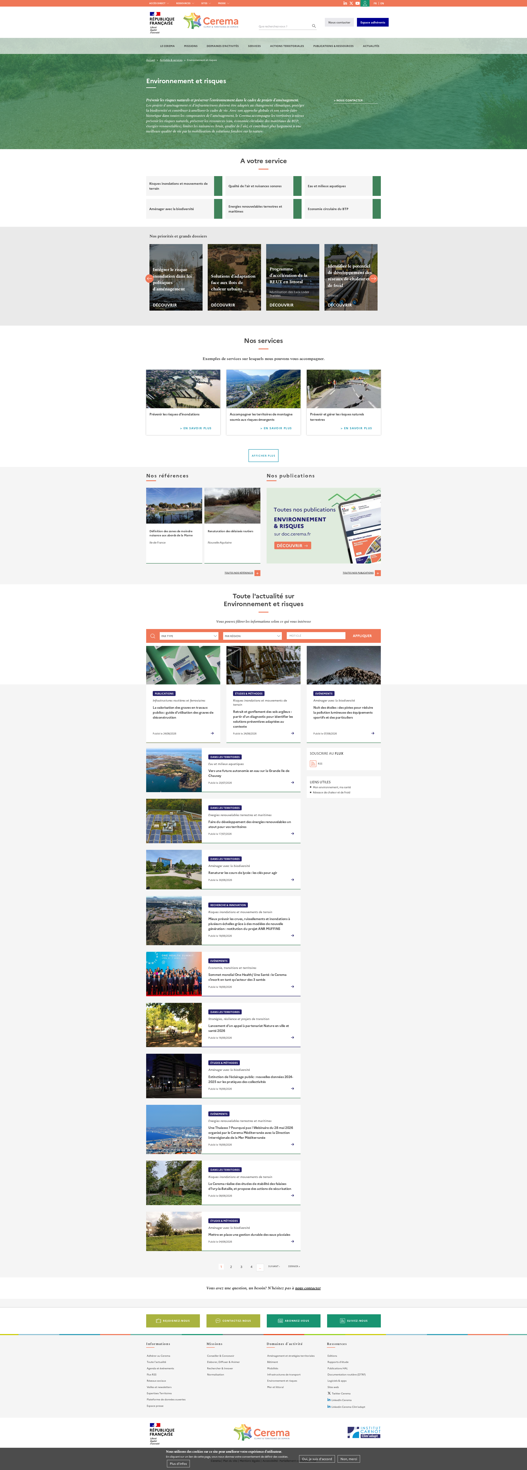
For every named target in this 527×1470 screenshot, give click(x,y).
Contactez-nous (237, 1320)
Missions (191, 46)
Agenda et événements (160, 1368)
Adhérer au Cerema (158, 1355)
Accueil (150, 60)
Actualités (371, 46)
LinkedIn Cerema (341, 1400)
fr (375, 3)
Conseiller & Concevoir (220, 1355)
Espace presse (155, 1405)
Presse (222, 3)
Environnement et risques (282, 1380)
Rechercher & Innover (220, 1368)
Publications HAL (338, 1368)
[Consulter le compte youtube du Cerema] (357, 3)
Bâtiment (272, 1362)
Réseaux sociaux (156, 1380)
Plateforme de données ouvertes (166, 1399)
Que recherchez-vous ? (273, 26)
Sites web (333, 1387)
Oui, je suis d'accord (317, 1459)
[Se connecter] (365, 3)
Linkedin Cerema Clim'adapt (348, 1406)
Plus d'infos (178, 1463)
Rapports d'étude (338, 1362)
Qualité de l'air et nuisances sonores (255, 186)
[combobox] (189, 636)
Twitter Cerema (341, 1393)
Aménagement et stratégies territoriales (291, 1355)
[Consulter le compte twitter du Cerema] (351, 3)
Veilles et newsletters (159, 1387)
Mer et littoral (275, 1387)
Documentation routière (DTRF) (347, 1374)
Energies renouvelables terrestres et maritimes (255, 208)
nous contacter (308, 1288)
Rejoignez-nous (176, 1320)
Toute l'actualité (156, 1362)
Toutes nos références (239, 572)
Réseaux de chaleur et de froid (331, 792)
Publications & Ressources (333, 46)
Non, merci (348, 1459)
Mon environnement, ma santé (332, 787)
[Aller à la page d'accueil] (208, 18)
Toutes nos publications (358, 572)
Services (254, 46)
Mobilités (272, 1368)
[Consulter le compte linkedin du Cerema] (345, 3)
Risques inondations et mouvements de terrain (178, 186)
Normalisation (215, 1374)
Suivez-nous (357, 1320)
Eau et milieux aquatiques (327, 186)
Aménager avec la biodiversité (171, 209)
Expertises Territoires (159, 1393)
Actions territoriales (287, 46)
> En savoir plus (198, 429)
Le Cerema (167, 46)
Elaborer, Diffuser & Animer (223, 1362)
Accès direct (157, 3)
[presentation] (149, 279)
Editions (332, 1355)
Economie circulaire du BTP (328, 209)
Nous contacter (339, 22)
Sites (204, 3)
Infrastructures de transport (284, 1374)
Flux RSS (151, 1374)
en (382, 3)
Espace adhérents (372, 22)
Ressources (183, 3)
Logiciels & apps (337, 1380)
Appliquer (362, 635)
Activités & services (171, 60)
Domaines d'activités (223, 46)
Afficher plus (263, 455)
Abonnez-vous (297, 1320)
